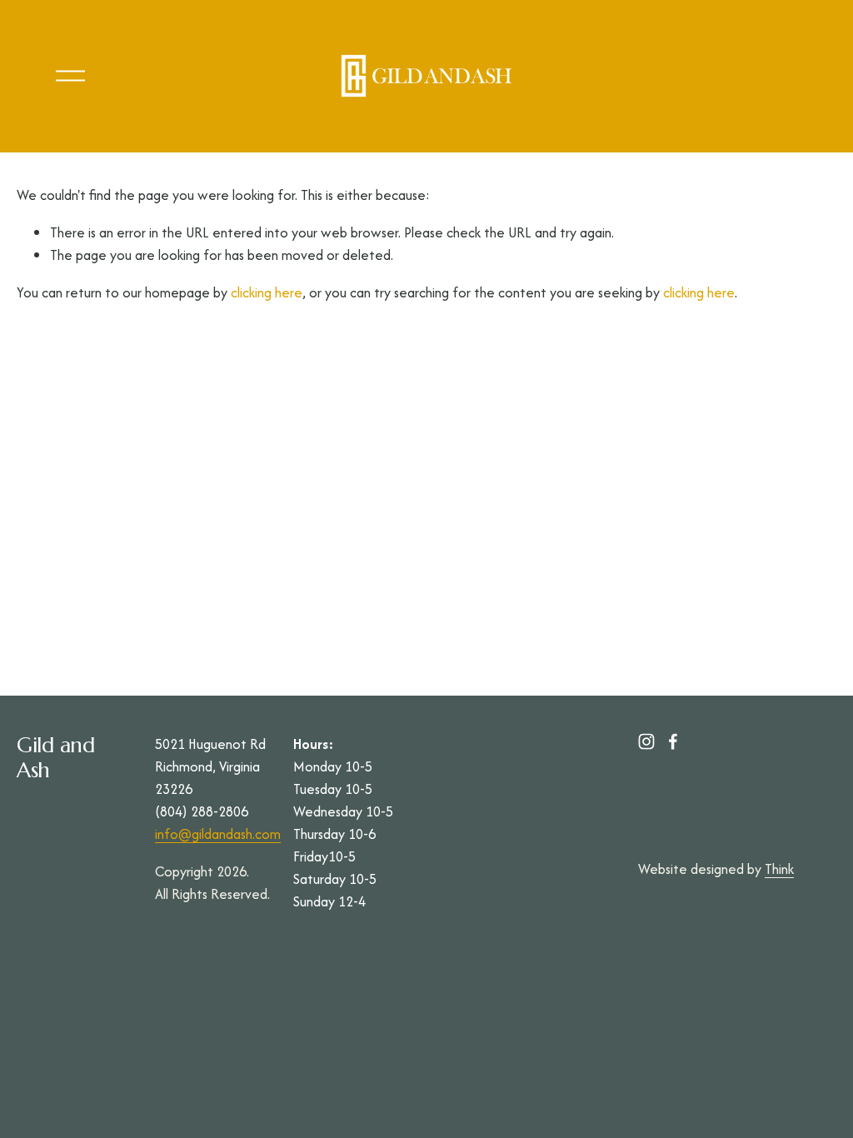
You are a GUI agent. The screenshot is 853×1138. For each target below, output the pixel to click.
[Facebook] (673, 741)
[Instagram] (646, 741)
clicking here (266, 292)
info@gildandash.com (218, 834)
